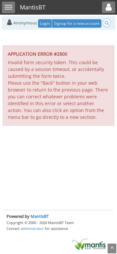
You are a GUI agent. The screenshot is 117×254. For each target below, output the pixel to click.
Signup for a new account (76, 23)
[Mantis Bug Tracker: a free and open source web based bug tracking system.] (89, 244)
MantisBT (40, 216)
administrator (32, 228)
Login (45, 23)
